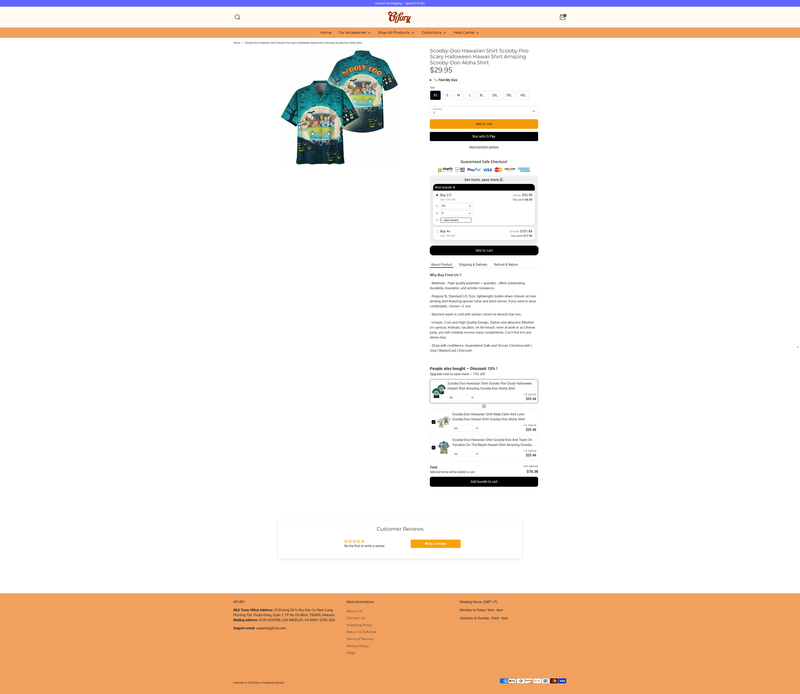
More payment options (484, 147)
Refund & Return (506, 265)
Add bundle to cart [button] (484, 482)
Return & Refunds (361, 632)
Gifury (257, 682)
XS (435, 95)
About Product (441, 265)
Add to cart (484, 250)
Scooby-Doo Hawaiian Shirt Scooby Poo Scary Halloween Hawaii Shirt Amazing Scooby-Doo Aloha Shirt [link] (490, 385)
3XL (509, 95)
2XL (495, 95)
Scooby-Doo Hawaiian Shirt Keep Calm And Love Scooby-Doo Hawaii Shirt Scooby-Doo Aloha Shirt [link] (488, 416)
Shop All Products (394, 32)
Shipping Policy (359, 625)
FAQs (350, 653)
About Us (354, 611)
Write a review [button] (435, 544)
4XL (523, 95)
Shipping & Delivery (473, 265)
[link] (439, 391)
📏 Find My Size (445, 80)
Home (325, 32)
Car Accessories (353, 32)
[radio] (484, 204)
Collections (432, 32)
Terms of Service (360, 639)
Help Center (465, 32)
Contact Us (355, 618)
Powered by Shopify (273, 682)
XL (482, 95)
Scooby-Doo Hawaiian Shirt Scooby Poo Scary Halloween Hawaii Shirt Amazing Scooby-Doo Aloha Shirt (303, 42)
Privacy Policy (357, 646)
